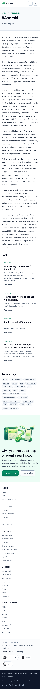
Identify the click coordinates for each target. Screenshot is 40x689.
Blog (3, 621)
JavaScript (7, 386)
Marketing (23, 397)
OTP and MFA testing (9, 499)
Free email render (8, 553)
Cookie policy (18, 681)
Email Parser (20, 386)
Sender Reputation (10, 408)
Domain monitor (7, 539)
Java (5, 405)
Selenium (13, 405)
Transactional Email (11, 394)
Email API (6, 390)
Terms (3, 681)
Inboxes (4, 492)
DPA (26, 681)
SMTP (5, 379)
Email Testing (30, 379)
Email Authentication (11, 401)
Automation (31, 383)
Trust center (6, 629)
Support (4, 614)
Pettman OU (10, 673)
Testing (6, 383)
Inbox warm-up (7, 510)
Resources (6, 567)
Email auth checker (8, 546)
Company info (6, 625)
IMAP (22, 405)
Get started (9, 473)
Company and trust (9, 603)
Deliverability (16, 379)
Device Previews (9, 397)
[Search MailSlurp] (30, 3)
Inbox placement (7, 506)
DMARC (22, 390)
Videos (4, 589)
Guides (4, 593)
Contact (4, 618)
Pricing (4, 607)
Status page (6, 632)
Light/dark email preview (10, 557)
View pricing (28, 473)
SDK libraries (6, 578)
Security (31, 681)
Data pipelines (7, 524)
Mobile (4, 495)
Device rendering (8, 514)
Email (14, 383)
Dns (21, 383)
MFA (29, 405)
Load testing (6, 503)
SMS (14, 390)
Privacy (9, 681)
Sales (3, 610)
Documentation (7, 571)
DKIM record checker (9, 549)
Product (5, 488)
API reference (6, 575)
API (24, 394)
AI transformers (7, 521)
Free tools (6, 531)
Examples (5, 585)
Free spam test (7, 560)
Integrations (28, 401)
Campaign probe (7, 535)
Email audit (5, 517)
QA (29, 386)
